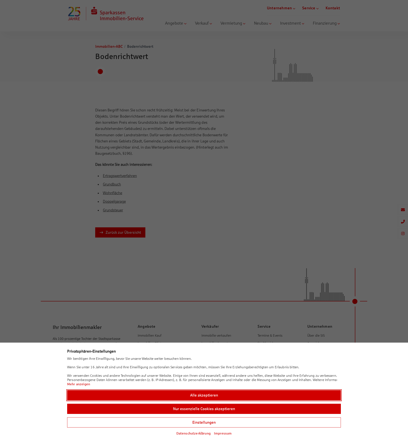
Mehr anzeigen (78, 384)
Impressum (223, 433)
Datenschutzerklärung (193, 433)
